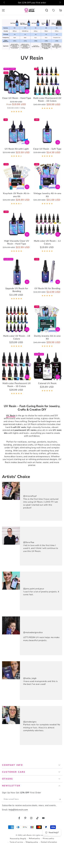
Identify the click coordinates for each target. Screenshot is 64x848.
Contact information (49, 842)
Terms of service (16, 842)
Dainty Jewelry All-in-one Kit (47, 337)
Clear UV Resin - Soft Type (47, 148)
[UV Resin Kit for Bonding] (47, 271)
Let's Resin (27, 835)
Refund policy (34, 838)
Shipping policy (32, 842)
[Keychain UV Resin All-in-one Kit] (16, 176)
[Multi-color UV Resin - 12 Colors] (47, 224)
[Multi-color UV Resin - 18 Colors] (16, 319)
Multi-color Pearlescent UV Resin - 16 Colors (47, 100)
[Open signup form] (25, 2)
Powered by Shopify (18, 839)
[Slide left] (4, 2)
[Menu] (3, 10)
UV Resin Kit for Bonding (47, 288)
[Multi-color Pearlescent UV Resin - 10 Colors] (16, 366)
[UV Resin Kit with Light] (16, 132)
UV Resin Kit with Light (17, 148)
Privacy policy (48, 838)
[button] (46, 10)
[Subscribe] (60, 799)
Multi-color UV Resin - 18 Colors (16, 337)
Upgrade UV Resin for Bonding (16, 290)
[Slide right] (59, 2)
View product (27, 91)
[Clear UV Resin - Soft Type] (47, 132)
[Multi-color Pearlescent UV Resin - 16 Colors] (47, 81)
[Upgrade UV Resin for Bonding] (16, 271)
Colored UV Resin (47, 383)
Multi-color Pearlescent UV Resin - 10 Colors (17, 385)
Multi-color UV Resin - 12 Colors (47, 242)
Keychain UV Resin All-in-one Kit (16, 195)
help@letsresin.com (18, 809)
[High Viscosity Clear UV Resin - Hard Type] (16, 224)
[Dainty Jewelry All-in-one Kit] (47, 319)
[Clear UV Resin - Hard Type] (16, 81)
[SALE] (53, 10)
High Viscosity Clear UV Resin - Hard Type (16, 242)
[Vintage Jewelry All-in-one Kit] (47, 176)
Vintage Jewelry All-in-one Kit (47, 195)
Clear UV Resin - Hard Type (16, 98)
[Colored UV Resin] (47, 366)
